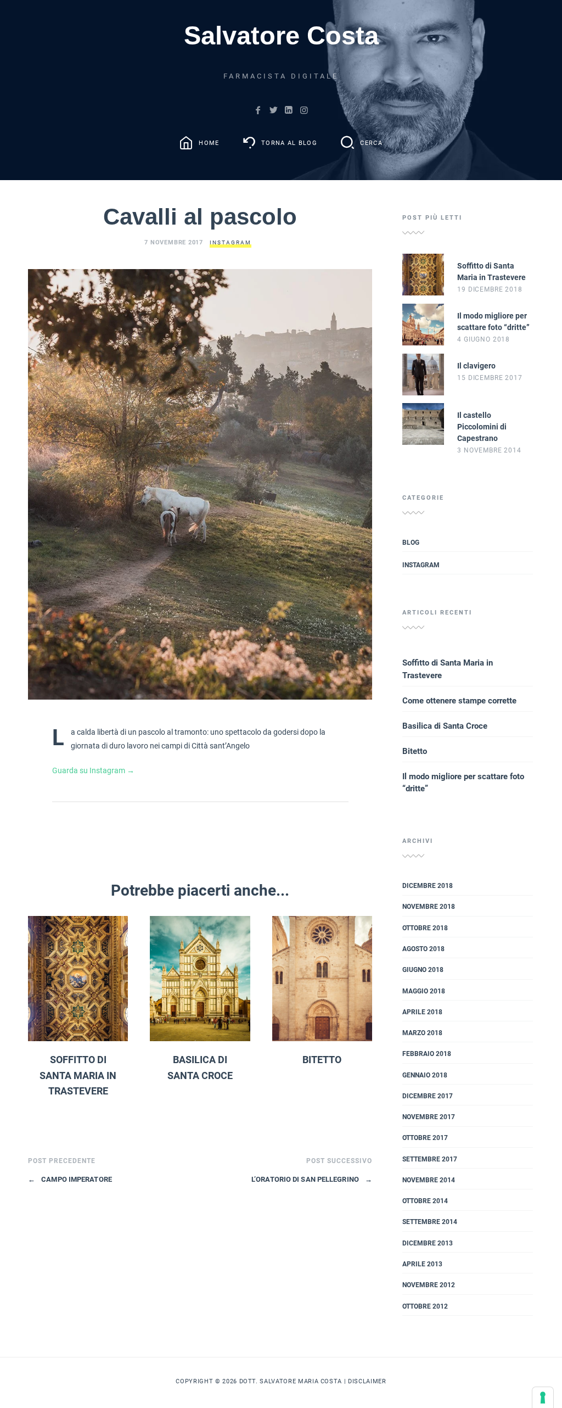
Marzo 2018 (422, 1033)
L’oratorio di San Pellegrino (311, 1179)
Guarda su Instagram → (93, 770)
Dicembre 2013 (427, 1243)
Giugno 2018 (422, 970)
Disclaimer (367, 1381)
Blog (410, 542)
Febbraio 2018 (426, 1054)
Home (209, 143)
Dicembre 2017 (427, 1096)
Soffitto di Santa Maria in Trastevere (78, 1075)
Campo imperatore (70, 1179)
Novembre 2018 (428, 906)
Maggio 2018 (423, 991)
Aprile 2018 (422, 1012)
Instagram (230, 242)
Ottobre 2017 (425, 1138)
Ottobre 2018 (425, 928)
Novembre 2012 (428, 1285)
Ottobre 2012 (425, 1306)
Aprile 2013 (422, 1264)
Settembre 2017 (429, 1159)
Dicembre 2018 (427, 886)
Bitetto (321, 1059)
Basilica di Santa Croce (444, 726)
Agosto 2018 (423, 949)
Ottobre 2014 (425, 1201)
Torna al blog (289, 143)
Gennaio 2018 (424, 1075)
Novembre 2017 (428, 1117)
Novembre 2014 (428, 1180)
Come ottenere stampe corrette (459, 701)
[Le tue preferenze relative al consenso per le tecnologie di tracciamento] (542, 1397)
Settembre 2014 (429, 1222)
